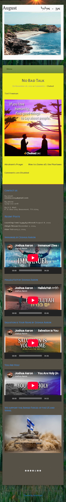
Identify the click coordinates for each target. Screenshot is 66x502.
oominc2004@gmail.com (16, 198)
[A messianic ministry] (33, 59)
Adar (6, 229)
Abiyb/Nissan (11, 226)
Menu (9, 69)
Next (63, 441)
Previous (2, 441)
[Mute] (52, 270)
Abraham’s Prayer (13, 165)
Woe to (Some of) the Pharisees (45, 165)
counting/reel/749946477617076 (19, 222)
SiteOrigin (37, 495)
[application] (32, 258)
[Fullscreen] (57, 270)
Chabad (50, 86)
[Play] (8, 270)
